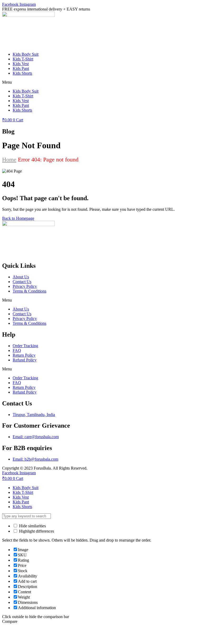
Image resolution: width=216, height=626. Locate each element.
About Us (21, 277)
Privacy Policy (25, 286)
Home (9, 159)
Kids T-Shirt (23, 59)
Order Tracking (25, 345)
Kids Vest (21, 63)
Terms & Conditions (29, 291)
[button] (108, 82)
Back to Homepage (18, 218)
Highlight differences (36, 531)
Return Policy (24, 355)
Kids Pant (21, 68)
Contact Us (22, 281)
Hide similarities (32, 526)
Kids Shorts (22, 73)
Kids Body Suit (25, 54)
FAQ (17, 350)
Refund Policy (25, 360)
